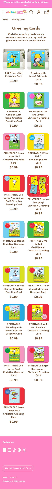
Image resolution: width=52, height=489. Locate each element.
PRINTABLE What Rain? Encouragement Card (38, 158)
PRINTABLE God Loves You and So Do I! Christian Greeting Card (14, 199)
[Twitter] (24, 450)
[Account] (39, 10)
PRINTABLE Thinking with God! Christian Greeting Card (13, 329)
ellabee (22, 481)
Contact (13, 477)
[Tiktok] (14, 450)
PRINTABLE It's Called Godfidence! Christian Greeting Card (38, 247)
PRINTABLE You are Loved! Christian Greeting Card (38, 116)
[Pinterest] (19, 450)
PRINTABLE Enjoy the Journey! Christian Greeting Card (38, 370)
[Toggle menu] (3, 12)
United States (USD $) (16, 468)
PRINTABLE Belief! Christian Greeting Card (14, 244)
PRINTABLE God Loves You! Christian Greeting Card (13, 370)
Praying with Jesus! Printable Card (38, 76)
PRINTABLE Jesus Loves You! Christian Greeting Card (13, 158)
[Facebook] (4, 450)
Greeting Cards (18, 19)
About (5, 477)
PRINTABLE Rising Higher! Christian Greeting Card (13, 289)
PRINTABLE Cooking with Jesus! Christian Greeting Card (14, 116)
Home (5, 19)
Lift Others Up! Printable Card (13, 75)
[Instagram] (9, 450)
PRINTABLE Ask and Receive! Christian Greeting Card (38, 329)
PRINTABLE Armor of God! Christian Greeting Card (38, 289)
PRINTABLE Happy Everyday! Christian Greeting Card (38, 204)
